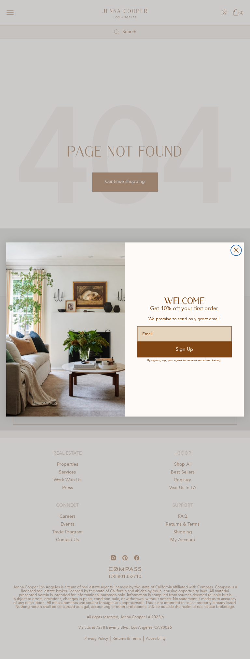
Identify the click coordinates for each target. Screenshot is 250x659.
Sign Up (184, 349)
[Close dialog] (236, 250)
